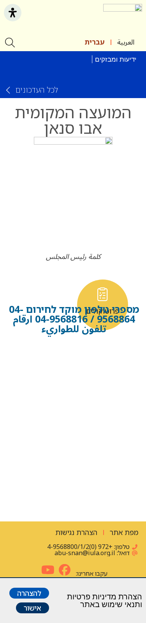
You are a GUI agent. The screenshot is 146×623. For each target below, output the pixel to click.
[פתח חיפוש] (11, 42)
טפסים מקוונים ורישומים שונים (43, 380)
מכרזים (43, 428)
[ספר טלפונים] (102, 352)
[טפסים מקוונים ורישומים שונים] (44, 352)
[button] (91, 19)
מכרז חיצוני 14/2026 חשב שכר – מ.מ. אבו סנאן (75, 71)
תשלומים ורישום (73, 490)
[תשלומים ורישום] (73, 469)
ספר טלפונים (102, 369)
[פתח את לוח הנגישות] (12, 12)
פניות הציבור (102, 428)
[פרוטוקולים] (102, 294)
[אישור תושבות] (44, 294)
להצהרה (29, 593)
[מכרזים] (44, 411)
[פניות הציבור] (102, 411)
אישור (32, 608)
